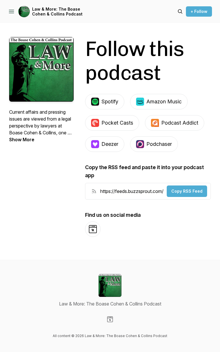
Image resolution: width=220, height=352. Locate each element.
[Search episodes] (180, 11)
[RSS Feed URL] (94, 191)
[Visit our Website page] (110, 319)
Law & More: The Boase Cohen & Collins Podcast (57, 12)
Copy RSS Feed (187, 191)
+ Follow (198, 11)
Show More (21, 139)
